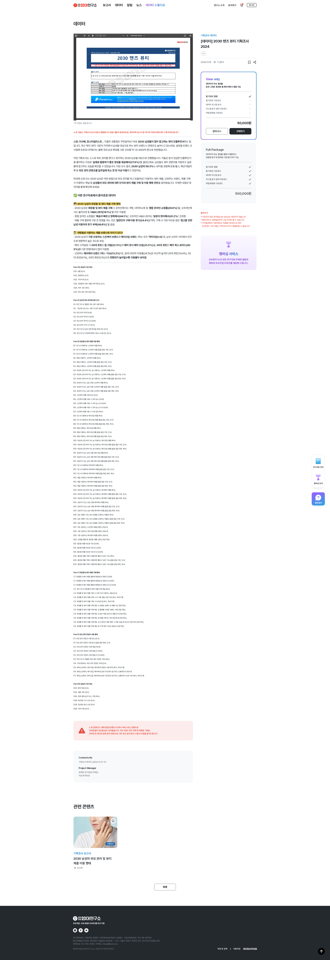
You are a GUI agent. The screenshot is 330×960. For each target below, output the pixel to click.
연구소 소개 (219, 5)
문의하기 (232, 5)
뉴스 (139, 5)
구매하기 (240, 131)
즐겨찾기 (249, 62)
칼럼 (129, 5)
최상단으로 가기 (321, 951)
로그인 (251, 5)
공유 (255, 62)
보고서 (107, 5)
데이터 (119, 5)
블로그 (86, 930)
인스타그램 (75, 930)
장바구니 (217, 131)
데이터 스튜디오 (155, 5)
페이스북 (81, 930)
